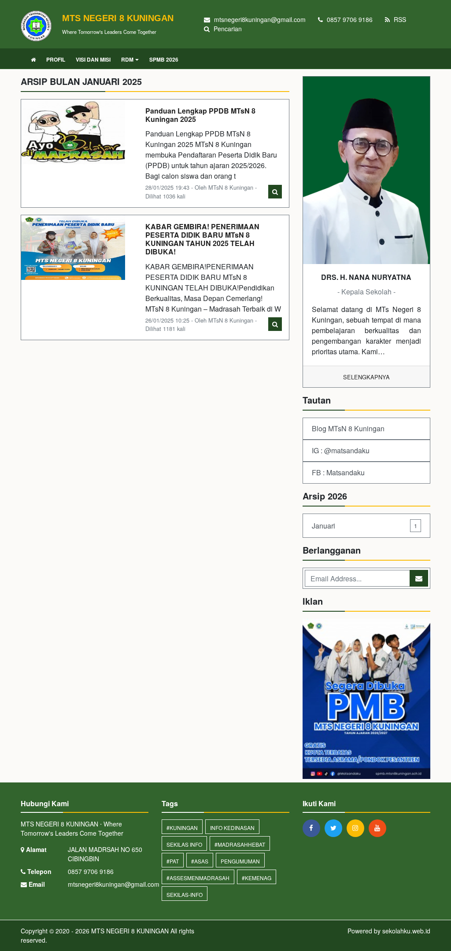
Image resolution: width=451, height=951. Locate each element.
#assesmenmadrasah (197, 877)
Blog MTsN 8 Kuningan (348, 428)
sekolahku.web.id (406, 930)
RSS (399, 19)
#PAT (172, 861)
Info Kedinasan (232, 827)
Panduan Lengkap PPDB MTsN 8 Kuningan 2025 (200, 115)
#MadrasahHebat (239, 844)
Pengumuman (240, 861)
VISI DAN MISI (93, 59)
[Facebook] (314, 827)
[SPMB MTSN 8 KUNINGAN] (366, 699)
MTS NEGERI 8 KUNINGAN (129, 930)
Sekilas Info (184, 844)
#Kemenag (256, 877)
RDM (127, 59)
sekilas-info (184, 894)
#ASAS (199, 861)
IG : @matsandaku (341, 450)
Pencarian (227, 28)
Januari (364, 526)
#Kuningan (182, 827)
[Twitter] (336, 827)
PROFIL (55, 59)
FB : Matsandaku (338, 472)
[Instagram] (358, 827)
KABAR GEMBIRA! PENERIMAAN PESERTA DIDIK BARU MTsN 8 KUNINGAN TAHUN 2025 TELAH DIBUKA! (202, 239)
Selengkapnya (366, 377)
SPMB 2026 (163, 59)
